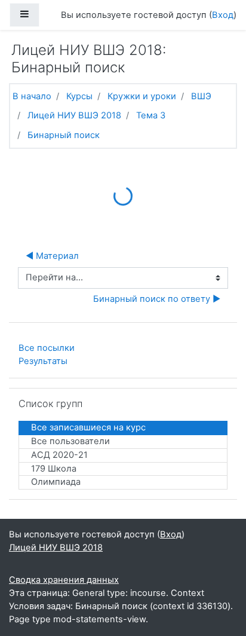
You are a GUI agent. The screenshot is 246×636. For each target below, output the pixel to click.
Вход (222, 15)
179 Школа (53, 468)
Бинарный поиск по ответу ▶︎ (156, 298)
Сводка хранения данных (64, 579)
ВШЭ (201, 96)
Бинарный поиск (63, 135)
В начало (32, 96)
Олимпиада (56, 481)
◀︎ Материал (52, 255)
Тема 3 (150, 115)
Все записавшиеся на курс (88, 427)
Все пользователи (70, 441)
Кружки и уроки (141, 96)
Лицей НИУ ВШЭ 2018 (74, 115)
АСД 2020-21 (59, 455)
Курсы (79, 96)
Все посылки (47, 348)
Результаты (43, 361)
